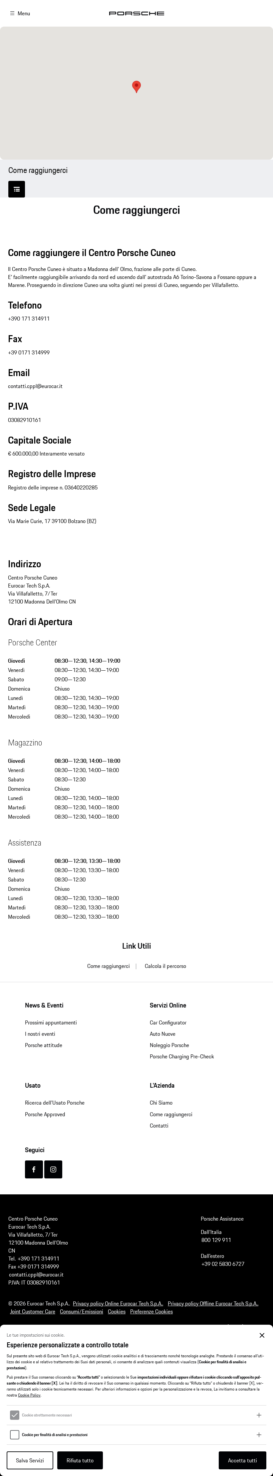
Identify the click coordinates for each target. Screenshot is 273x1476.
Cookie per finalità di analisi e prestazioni (55, 1435)
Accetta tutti (242, 1460)
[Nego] (262, 1335)
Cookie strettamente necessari (47, 1415)
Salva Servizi (30, 1460)
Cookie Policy (29, 1395)
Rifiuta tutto (80, 1460)
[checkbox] (14, 1415)
